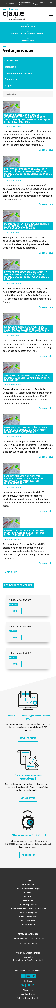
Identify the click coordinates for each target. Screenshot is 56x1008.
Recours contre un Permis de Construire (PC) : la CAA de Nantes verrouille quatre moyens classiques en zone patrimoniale (27, 118)
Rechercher (28, 738)
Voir (15, 611)
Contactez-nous (28, 924)
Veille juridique (9, 3)
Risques (8, 85)
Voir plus (11, 572)
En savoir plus (46, 149)
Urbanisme (10, 66)
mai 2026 (12, 657)
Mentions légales (28, 994)
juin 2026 (12, 631)
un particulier (28, 25)
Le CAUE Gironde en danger (28, 888)
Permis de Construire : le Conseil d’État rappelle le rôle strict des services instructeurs (24, 532)
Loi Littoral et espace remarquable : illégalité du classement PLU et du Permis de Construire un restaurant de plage (28, 172)
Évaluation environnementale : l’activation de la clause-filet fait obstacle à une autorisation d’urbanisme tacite (25, 479)
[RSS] (22, 985)
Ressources (28, 900)
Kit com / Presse (28, 920)
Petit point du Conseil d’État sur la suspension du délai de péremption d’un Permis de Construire (25, 429)
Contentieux (10, 79)
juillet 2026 (13, 604)
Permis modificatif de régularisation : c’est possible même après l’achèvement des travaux (27, 226)
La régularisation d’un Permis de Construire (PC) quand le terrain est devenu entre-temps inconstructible (26, 329)
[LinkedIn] (33, 985)
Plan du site (28, 990)
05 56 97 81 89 (30, 943)
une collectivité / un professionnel (28, 32)
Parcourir (28, 855)
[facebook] (26, 985)
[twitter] (29, 985)
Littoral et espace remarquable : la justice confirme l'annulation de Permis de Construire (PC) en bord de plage (26, 275)
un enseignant (28, 39)
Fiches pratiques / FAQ (25, 3)
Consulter (28, 798)
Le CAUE (28, 896)
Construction (11, 60)
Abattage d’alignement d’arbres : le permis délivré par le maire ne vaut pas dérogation (27, 377)
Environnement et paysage (18, 73)
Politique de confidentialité (28, 998)
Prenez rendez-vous (40, 3)
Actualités (28, 892)
